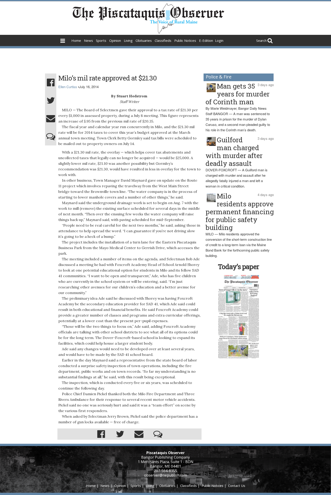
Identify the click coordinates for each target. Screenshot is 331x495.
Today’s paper (238, 266)
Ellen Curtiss (67, 86)
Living (128, 40)
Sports (101, 40)
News (88, 40)
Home (76, 40)
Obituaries (144, 40)
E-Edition (206, 40)
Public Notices (185, 40)
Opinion (115, 40)
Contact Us (236, 485)
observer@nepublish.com (165, 475)
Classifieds (163, 40)
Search (261, 40)
